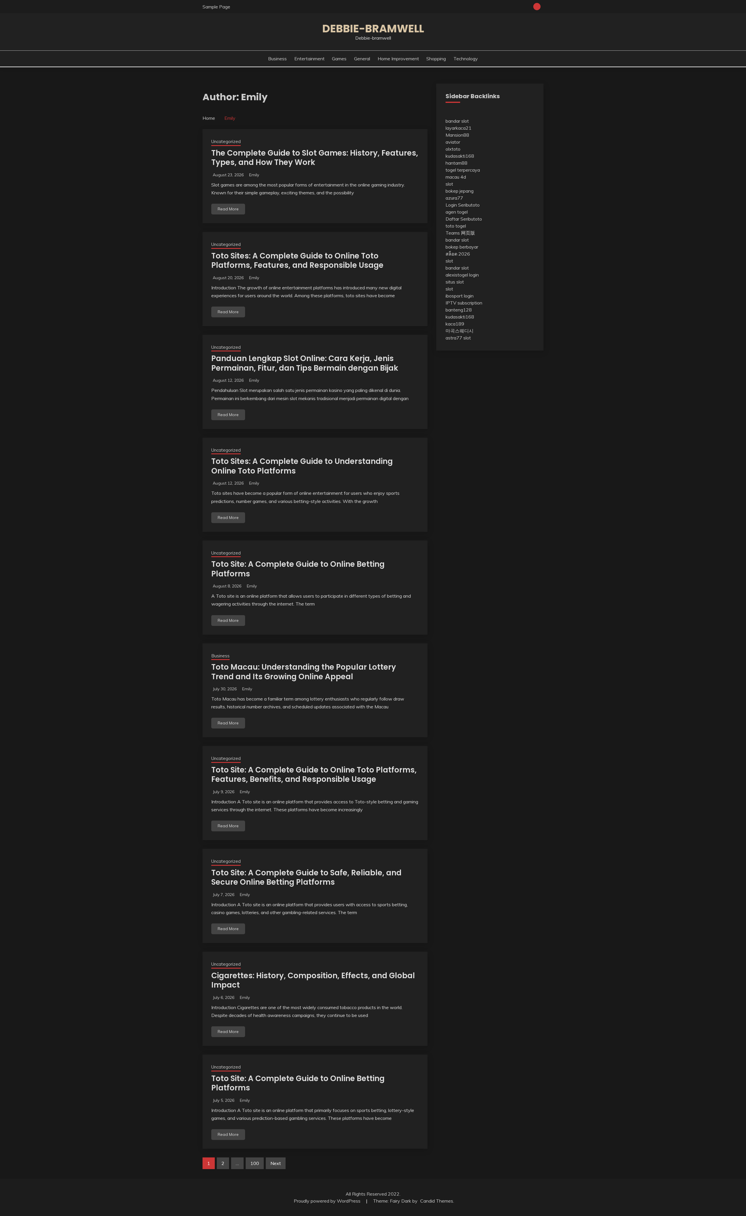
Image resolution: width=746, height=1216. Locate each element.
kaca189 (455, 324)
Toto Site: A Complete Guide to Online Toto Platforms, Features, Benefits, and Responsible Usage (314, 775)
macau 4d (456, 177)
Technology (465, 58)
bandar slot (457, 121)
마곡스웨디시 (460, 331)
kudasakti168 (460, 156)
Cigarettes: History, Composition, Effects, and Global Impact (313, 980)
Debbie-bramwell (373, 28)
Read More (228, 209)
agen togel (457, 212)
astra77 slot (458, 338)
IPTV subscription (464, 303)
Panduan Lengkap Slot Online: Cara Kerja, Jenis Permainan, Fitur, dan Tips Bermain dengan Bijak (304, 363)
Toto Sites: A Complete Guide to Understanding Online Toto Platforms (302, 466)
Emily (254, 174)
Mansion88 (457, 135)
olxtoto (453, 149)
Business (277, 58)
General (362, 58)
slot (449, 184)
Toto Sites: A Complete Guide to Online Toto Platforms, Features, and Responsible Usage (297, 261)
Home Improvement (398, 58)
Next (275, 1163)
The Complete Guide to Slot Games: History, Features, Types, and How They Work (314, 158)
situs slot (455, 282)
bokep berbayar (462, 247)
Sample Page (216, 7)
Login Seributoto (463, 205)
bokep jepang (460, 191)
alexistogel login (462, 275)
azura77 (454, 198)
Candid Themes (436, 1201)
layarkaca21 (458, 128)
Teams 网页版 (460, 233)
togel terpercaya (463, 170)
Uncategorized (226, 141)
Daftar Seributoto (464, 219)
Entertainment (309, 58)
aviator (453, 142)
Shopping (436, 58)
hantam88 (456, 163)
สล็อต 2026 (458, 254)
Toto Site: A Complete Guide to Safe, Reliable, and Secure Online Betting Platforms (306, 877)
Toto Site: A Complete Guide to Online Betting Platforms (298, 569)
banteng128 (459, 310)
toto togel (456, 226)
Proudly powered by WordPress (328, 1201)
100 (254, 1163)
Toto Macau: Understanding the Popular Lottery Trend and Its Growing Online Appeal (303, 672)
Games (339, 58)
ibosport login (460, 296)
